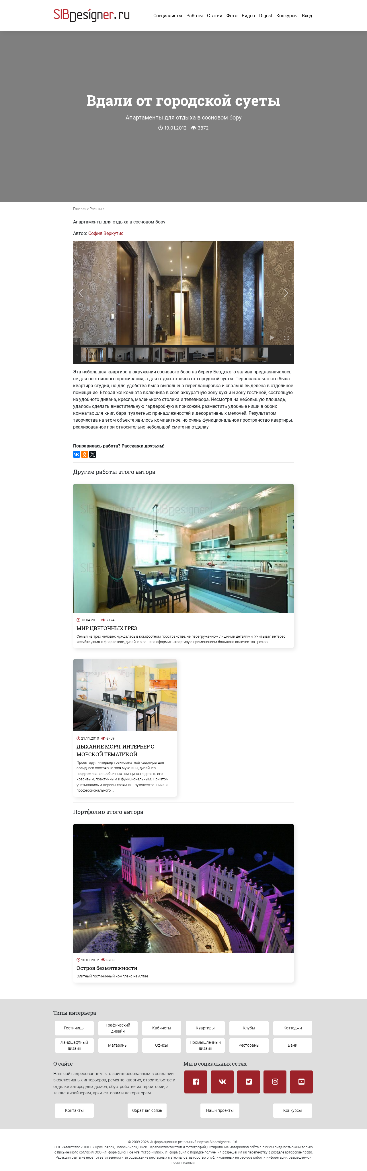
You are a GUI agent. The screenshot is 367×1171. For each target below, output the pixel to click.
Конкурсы (287, 15)
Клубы (249, 1028)
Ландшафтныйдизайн (74, 1045)
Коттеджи (293, 1028)
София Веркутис (105, 233)
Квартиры (205, 1028)
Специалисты (167, 15)
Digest (265, 15)
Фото (232, 15)
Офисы (161, 1045)
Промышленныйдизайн (205, 1045)
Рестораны (249, 1045)
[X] (92, 454)
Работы (194, 15)
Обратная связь (147, 1110)
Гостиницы (74, 1028)
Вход (307, 15)
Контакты (74, 1110)
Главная (79, 209)
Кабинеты (161, 1028)
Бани (292, 1045)
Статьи (214, 15)
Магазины (118, 1045)
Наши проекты (220, 1110)
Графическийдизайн (118, 1028)
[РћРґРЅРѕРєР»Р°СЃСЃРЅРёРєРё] (84, 454)
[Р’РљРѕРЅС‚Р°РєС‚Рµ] (76, 454)
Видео (248, 15)
